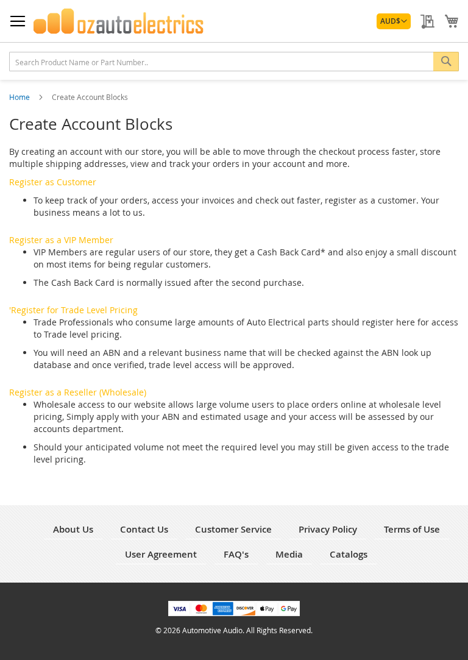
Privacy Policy (328, 529)
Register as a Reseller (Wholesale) (77, 392)
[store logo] (119, 21)
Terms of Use (412, 529)
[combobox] (234, 61)
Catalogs (348, 554)
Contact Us (144, 529)
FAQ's (236, 554)
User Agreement (161, 554)
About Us (73, 529)
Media (289, 554)
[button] (394, 21)
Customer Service (233, 529)
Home (20, 97)
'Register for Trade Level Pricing (73, 310)
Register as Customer (52, 182)
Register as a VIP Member (61, 240)
